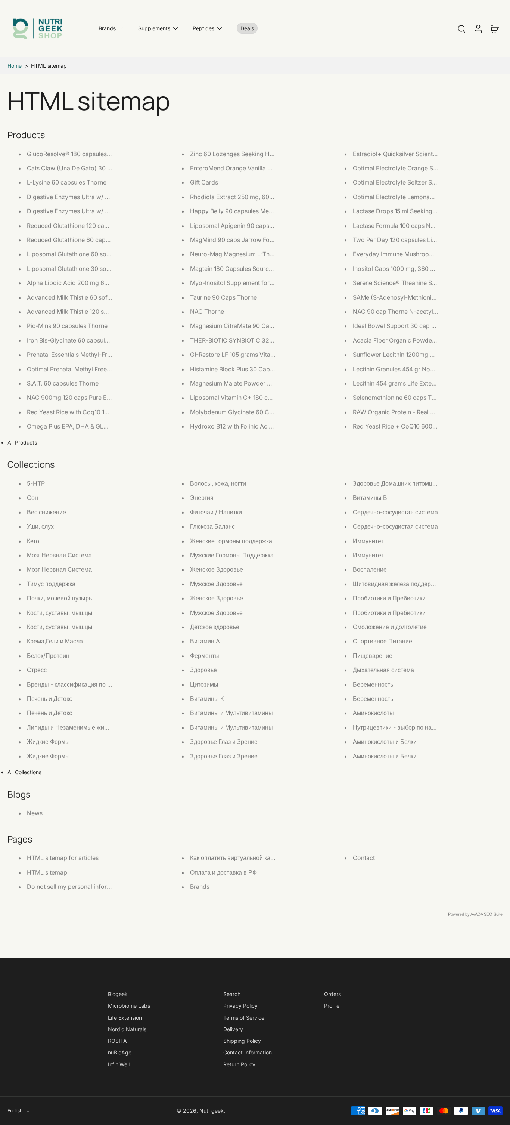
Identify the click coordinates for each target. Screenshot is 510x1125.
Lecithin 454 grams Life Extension (400, 383)
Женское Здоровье (216, 569)
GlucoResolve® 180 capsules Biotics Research (90, 153)
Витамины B (370, 497)
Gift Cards (204, 182)
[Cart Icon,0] (494, 28)
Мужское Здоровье (216, 583)
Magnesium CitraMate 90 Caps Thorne (243, 326)
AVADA (476, 914)
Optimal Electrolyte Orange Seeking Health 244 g (421, 168)
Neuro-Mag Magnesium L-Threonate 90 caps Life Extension (272, 254)
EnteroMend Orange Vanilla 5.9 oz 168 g (245, 168)
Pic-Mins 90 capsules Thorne (67, 326)
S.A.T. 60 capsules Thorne (63, 383)
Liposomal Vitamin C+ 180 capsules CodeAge (253, 397)
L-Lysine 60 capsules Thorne (66, 182)
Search (231, 994)
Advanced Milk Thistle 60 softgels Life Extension (94, 297)
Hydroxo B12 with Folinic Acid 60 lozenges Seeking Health (271, 426)
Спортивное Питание (382, 641)
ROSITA (117, 1041)
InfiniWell (119, 1064)
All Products (22, 442)
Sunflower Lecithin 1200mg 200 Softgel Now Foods (424, 354)
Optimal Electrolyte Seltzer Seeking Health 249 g (420, 182)
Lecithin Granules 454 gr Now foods (403, 369)
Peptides (203, 28)
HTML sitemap (47, 872)
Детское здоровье (214, 627)
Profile (331, 1005)
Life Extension (125, 1017)
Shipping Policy (242, 1041)
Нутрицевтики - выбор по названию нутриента (417, 727)
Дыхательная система (383, 670)
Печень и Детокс (49, 698)
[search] (461, 28)
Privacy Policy (240, 1005)
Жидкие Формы (48, 741)
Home (14, 65)
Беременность (373, 684)
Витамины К (207, 698)
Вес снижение (46, 512)
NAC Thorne (207, 311)
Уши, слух (40, 526)
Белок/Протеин (48, 655)
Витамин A (205, 641)
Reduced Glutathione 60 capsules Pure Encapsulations (102, 240)
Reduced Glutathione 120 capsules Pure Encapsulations (103, 225)
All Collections (24, 772)
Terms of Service (243, 1017)
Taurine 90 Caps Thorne (223, 297)
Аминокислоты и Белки (385, 741)
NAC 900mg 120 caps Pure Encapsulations (86, 397)
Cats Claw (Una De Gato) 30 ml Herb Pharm (88, 168)
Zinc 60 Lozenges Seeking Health (236, 153)
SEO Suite (493, 914)
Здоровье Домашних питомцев (396, 483)
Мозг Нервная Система (59, 555)
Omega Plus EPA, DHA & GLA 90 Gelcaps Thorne (94, 426)
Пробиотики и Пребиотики (389, 598)
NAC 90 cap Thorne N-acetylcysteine (404, 311)
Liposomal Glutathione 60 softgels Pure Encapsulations (103, 254)
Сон (32, 497)
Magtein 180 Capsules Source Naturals (243, 268)
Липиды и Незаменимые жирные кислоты (85, 727)
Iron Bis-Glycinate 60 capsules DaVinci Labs (88, 340)
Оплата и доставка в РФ (223, 872)
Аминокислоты (373, 713)
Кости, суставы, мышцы (60, 612)
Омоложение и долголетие (390, 627)
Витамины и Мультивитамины (231, 713)
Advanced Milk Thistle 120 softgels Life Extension (95, 311)
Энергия (202, 497)
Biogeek (118, 994)
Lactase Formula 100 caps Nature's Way (408, 225)
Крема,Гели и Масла (55, 641)
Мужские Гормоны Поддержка (232, 555)
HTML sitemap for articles (63, 858)
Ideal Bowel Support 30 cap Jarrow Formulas (415, 326)
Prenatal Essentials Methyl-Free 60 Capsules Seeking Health (110, 354)
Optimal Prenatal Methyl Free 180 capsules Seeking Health (107, 369)
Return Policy (239, 1064)
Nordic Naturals (127, 1029)
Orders (332, 994)
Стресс (37, 670)
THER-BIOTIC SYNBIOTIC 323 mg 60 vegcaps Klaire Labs (270, 340)
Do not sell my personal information (76, 886)
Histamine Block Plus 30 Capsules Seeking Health (258, 369)
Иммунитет (368, 540)
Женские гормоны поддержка (231, 540)
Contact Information (247, 1052)
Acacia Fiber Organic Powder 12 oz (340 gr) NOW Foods (431, 340)
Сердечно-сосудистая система (395, 512)
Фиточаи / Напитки (216, 512)
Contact (364, 858)
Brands (107, 28)
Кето (33, 540)
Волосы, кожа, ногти (218, 483)
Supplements (154, 28)
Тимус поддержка (51, 583)
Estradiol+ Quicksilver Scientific (397, 153)
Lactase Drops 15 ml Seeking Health (402, 211)
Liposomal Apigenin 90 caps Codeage (243, 225)
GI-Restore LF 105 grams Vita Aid (235, 354)
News (35, 813)
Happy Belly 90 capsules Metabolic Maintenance (257, 211)
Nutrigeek (211, 1110)
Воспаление (370, 569)
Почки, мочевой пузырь (59, 598)
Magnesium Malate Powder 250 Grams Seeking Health (265, 383)
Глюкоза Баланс (212, 526)
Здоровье (203, 670)
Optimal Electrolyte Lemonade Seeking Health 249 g (425, 196)
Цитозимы (204, 684)
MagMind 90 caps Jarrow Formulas (239, 240)
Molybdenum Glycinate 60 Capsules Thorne (251, 411)
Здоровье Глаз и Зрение (224, 741)
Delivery (233, 1029)
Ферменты (204, 655)
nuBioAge (119, 1052)
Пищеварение (372, 655)
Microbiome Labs (129, 1005)
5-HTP (36, 483)
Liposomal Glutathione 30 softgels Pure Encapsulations (103, 268)
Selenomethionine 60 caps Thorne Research (414, 397)
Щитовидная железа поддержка (397, 583)
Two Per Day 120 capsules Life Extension (409, 240)
